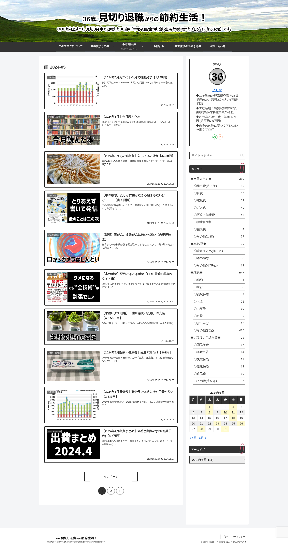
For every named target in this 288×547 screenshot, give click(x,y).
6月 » (202, 437)
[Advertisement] (217, 492)
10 (225, 412)
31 (225, 429)
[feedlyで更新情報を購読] (214, 136)
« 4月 (192, 437)
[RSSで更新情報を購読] (220, 136)
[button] (242, 155)
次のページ (111, 476)
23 (217, 423)
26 (241, 423)
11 (233, 412)
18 (233, 418)
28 (201, 429)
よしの (217, 90)
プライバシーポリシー (234, 536)
